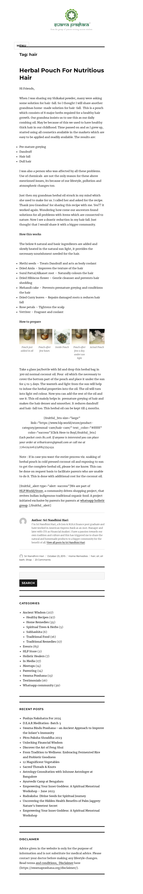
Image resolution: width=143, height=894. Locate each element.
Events (27, 646)
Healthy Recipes (37, 617)
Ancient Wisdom (34, 612)
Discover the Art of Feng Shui (43, 747)
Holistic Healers (34, 656)
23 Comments (43, 559)
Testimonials (32, 680)
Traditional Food (38, 636)
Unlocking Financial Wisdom (43, 742)
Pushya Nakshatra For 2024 (42, 718)
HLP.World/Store (31, 491)
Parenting (30, 670)
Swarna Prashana (35, 675)
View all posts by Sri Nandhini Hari (66, 542)
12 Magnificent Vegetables (41, 762)
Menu (21, 45)
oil (97, 556)
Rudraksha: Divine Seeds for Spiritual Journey (54, 796)
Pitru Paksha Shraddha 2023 (42, 737)
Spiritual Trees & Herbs (42, 627)
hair (93, 556)
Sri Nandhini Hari (34, 556)
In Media (29, 661)
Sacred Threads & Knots (39, 767)
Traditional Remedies (41, 641)
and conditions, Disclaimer (54, 863)
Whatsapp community (38, 685)
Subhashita (34, 632)
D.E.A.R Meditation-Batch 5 (42, 723)
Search (28, 583)
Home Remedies (78, 556)
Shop (29, 559)
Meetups (29, 666)
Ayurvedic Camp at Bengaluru (43, 781)
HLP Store (30, 651)
